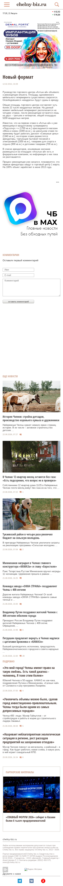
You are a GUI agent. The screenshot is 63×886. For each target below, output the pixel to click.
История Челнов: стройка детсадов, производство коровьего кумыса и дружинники (31, 418)
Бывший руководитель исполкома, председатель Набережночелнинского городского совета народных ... (31, 649)
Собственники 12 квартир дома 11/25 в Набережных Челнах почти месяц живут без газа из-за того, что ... (31, 486)
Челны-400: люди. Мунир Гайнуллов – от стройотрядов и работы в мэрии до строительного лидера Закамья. (29, 718)
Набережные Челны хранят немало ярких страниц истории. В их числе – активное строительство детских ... (29, 428)
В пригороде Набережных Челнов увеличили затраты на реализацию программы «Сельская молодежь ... (31, 544)
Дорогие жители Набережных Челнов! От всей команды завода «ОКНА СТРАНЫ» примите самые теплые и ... (30, 597)
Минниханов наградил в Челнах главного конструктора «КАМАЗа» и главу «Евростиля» (30, 564)
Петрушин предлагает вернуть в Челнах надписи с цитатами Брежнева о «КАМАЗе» (31, 640)
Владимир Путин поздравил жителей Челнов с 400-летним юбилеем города (30, 614)
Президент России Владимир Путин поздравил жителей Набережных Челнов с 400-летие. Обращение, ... (27, 623)
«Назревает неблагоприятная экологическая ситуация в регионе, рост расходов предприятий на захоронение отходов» (31, 738)
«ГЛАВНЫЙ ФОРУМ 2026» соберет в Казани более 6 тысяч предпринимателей (30, 819)
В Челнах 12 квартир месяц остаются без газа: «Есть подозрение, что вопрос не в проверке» (29, 478)
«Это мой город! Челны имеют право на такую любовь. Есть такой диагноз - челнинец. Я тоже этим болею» (29, 671)
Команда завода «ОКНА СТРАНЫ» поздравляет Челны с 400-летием (30, 588)
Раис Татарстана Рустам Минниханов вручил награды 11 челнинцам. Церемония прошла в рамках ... (31, 572)
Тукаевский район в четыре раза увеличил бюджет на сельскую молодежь (27, 536)
